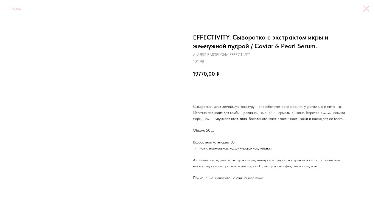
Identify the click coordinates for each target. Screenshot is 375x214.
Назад (15, 8)
